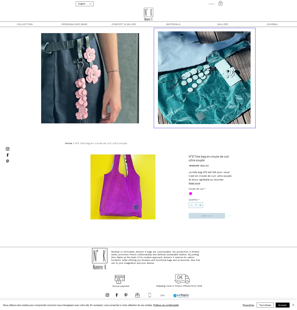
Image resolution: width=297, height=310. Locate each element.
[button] (220, 3)
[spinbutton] (196, 205)
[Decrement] (191, 205)
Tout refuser (265, 305)
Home (68, 143)
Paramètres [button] (248, 305)
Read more (194, 183)
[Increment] (200, 205)
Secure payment (120, 286)
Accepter (282, 305)
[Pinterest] (7, 161)
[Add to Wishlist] (229, 216)
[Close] (293, 305)
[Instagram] (7, 149)
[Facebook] (7, 155)
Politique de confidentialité (166, 305)
